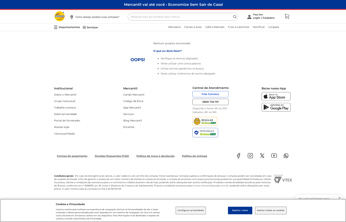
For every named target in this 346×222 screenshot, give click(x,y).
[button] (94, 17)
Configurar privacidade (191, 210)
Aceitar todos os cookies (271, 210)
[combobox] (183, 17)
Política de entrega (194, 156)
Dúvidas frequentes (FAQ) (112, 156)
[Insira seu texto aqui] (276, 99)
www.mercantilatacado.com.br (211, 185)
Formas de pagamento (72, 156)
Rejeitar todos (240, 210)
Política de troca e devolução (155, 156)
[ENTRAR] (264, 17)
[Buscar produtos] (235, 17)
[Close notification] (339, 197)
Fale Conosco (210, 94)
